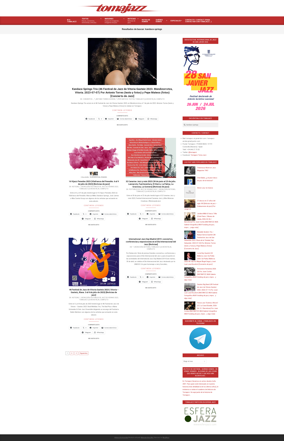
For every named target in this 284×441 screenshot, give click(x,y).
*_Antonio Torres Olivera (104, 99)
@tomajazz (192, 152)
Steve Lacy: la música (205, 188)
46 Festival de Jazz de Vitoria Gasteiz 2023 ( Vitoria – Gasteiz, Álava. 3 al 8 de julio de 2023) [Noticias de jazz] (93, 292)
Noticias (75, 187)
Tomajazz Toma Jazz (198, 155)
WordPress (166, 437)
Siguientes (83, 353)
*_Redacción (85, 187)
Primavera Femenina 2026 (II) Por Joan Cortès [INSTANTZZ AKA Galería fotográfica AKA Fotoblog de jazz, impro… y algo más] (200, 274)
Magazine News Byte (147, 437)
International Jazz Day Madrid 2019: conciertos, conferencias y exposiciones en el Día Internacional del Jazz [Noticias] (151, 241)
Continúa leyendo (122, 110)
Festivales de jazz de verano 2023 (104, 187)
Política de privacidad (121, 437)
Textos (132, 99)
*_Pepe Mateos (122, 99)
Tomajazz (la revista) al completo (150, 99)
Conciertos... (88, 99)
